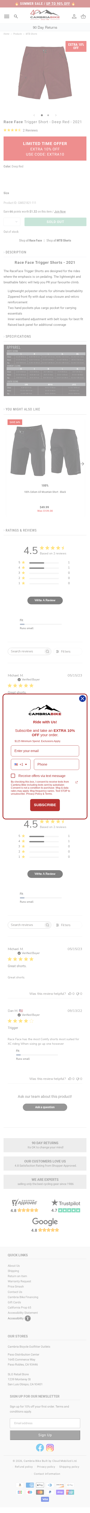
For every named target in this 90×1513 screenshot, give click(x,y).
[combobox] (21, 764)
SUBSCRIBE (45, 805)
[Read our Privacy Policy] (76, 782)
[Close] (82, 699)
